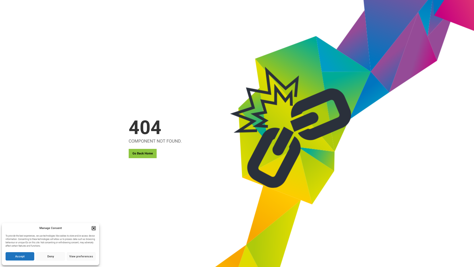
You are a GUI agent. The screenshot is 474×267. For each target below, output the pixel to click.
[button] (94, 228)
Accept (20, 256)
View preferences (81, 256)
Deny (50, 256)
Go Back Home (142, 153)
